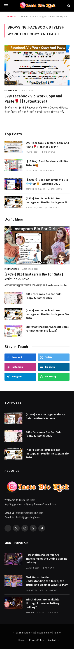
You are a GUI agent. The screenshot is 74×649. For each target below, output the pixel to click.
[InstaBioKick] (37, 6)
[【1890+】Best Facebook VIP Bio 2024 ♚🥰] (13, 165)
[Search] (68, 6)
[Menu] (6, 6)
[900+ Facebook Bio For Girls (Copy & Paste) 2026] (13, 298)
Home (21, 640)
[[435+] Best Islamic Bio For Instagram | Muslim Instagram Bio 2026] (13, 202)
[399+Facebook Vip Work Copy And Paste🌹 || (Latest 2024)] (37, 65)
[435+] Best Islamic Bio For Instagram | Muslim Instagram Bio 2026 (47, 202)
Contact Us (53, 640)
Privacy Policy (36, 640)
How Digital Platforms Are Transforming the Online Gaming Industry (46, 558)
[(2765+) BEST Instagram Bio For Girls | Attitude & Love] (37, 245)
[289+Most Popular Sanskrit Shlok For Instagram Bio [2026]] (13, 331)
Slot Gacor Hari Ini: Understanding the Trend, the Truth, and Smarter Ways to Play (47, 581)
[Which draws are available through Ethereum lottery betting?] (13, 603)
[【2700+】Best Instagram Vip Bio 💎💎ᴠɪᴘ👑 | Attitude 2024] (13, 184)
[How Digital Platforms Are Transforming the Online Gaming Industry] (13, 559)
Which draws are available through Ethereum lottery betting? (42, 603)
